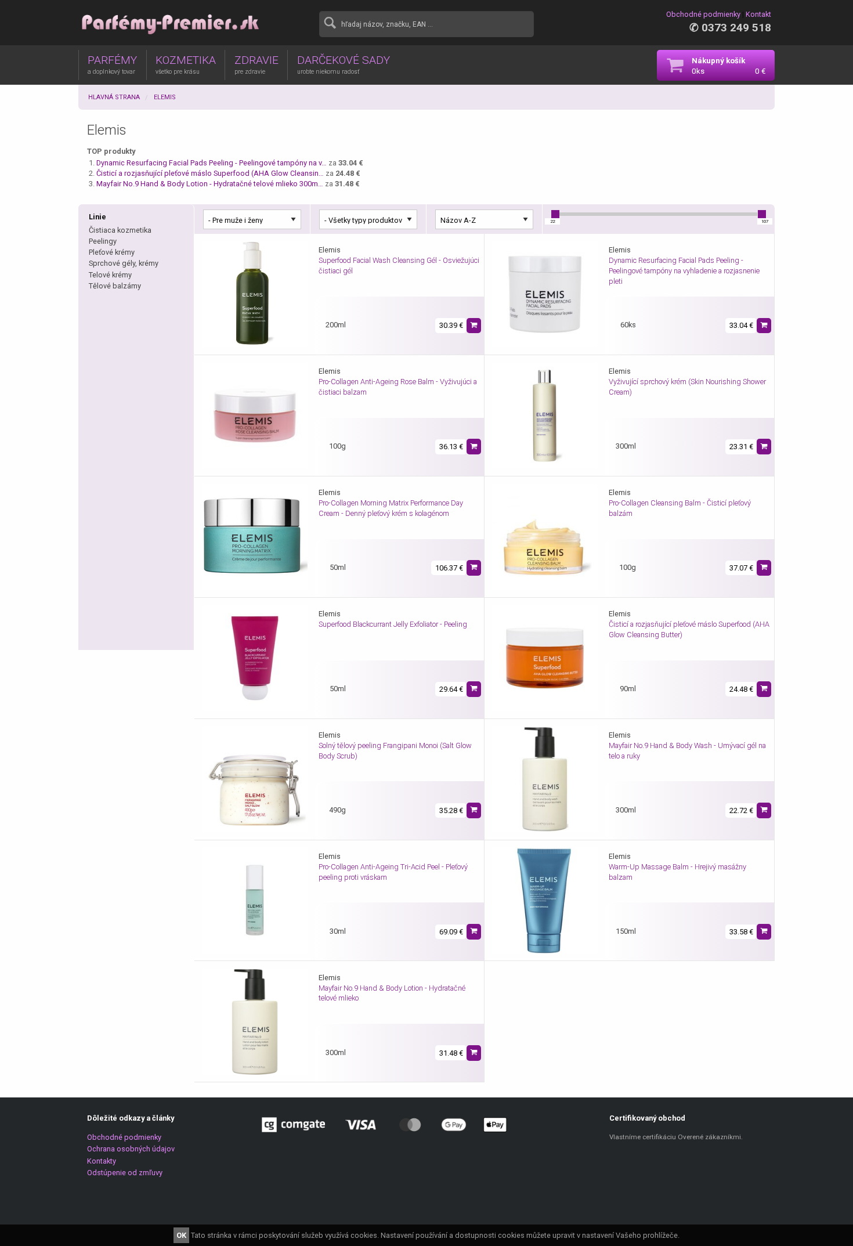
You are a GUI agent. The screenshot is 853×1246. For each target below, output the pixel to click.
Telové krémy (110, 274)
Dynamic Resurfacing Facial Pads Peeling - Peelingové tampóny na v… (211, 162)
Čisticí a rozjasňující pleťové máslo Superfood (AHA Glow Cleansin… (210, 173)
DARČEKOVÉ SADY (343, 64)
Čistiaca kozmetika (120, 230)
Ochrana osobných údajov (131, 1148)
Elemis (165, 97)
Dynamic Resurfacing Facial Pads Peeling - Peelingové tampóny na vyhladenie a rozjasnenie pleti (684, 271)
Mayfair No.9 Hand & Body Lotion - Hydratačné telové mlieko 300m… (209, 183)
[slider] (555, 214)
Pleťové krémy (112, 252)
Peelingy (103, 241)
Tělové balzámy (115, 285)
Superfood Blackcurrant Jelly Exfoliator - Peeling (393, 624)
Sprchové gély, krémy (123, 263)
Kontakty (101, 1161)
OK (181, 1235)
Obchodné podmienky (703, 14)
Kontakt (758, 14)
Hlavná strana (114, 97)
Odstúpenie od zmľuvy (124, 1172)
